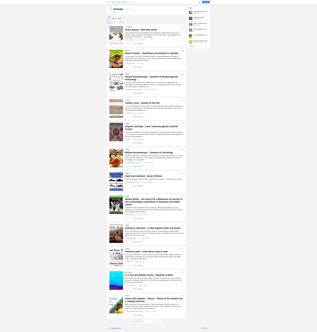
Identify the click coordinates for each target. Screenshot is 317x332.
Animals (127, 50)
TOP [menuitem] (115, 22)
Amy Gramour (130, 63)
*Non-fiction (128, 27)
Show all (191, 46)
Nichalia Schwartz (131, 89)
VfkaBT (129, 261)
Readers (124, 2)
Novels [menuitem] (120, 18)
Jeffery (129, 113)
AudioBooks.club (116, 328)
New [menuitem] (110, 22)
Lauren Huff (130, 162)
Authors (118, 2)
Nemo (128, 238)
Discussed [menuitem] (121, 22)
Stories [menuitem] (114, 18)
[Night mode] (199, 2)
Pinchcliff (129, 182)
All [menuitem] (109, 18)
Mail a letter (204, 328)
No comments (138, 43)
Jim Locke (129, 40)
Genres (113, 2)
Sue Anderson (130, 214)
